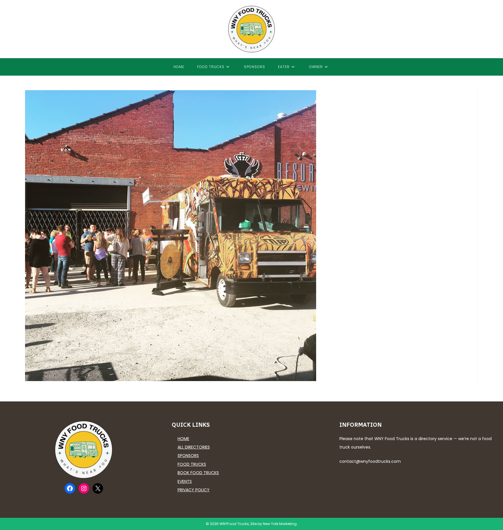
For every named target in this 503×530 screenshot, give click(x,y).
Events (185, 481)
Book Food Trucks (198, 473)
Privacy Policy (194, 490)
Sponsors (188, 455)
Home (183, 439)
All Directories (194, 447)
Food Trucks (192, 464)
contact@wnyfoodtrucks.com (370, 461)
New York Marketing (280, 523)
